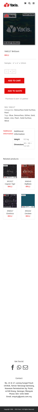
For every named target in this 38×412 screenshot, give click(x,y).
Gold (33, 115)
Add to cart (14, 80)
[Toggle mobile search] (29, 3)
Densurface (19, 115)
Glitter (27, 115)
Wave (6, 121)
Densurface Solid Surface (24, 110)
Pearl (6, 113)
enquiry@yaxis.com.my (22, 396)
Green (6, 118)
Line (12, 118)
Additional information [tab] (7, 132)
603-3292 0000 (22, 394)
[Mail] (25, 367)
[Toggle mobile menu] (34, 3)
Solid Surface (25, 118)
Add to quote (15, 91)
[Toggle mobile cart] (25, 3)
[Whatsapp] (19, 367)
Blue (11, 115)
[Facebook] (12, 367)
